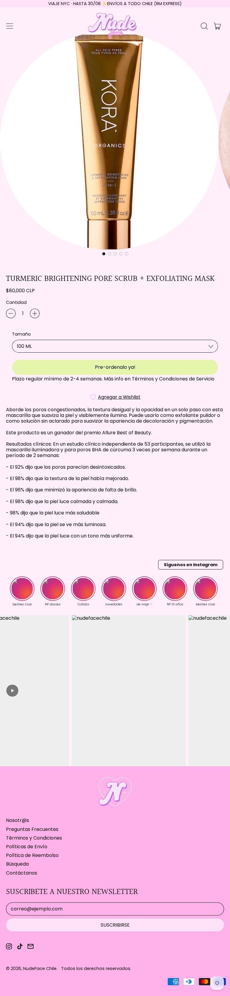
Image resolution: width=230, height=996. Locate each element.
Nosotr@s (17, 820)
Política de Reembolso (32, 855)
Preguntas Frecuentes (32, 829)
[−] (11, 313)
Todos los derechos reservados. (96, 968)
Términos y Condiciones (34, 837)
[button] (204, 26)
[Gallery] (115, 144)
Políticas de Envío (26, 846)
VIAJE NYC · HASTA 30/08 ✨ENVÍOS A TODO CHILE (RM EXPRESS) (115, 4)
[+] (35, 313)
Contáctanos (21, 872)
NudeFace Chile (40, 968)
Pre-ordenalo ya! (115, 367)
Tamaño (21, 334)
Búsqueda (17, 864)
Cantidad (16, 302)
